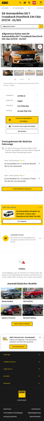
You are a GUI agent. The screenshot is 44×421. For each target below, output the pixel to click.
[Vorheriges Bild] (15, 79)
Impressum (7, 409)
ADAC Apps (7, 354)
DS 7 (29, 8)
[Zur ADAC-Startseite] (5, 2)
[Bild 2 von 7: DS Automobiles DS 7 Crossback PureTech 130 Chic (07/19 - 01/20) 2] (19, 73)
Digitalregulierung (34, 413)
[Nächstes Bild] (29, 79)
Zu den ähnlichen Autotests (22, 189)
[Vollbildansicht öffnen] (40, 47)
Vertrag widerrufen (10, 417)
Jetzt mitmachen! (18, 347)
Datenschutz (36, 409)
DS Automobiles (18, 8)
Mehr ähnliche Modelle (22, 324)
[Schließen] (40, 337)
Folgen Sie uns (8, 369)
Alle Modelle (22, 131)
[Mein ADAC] (24, 2)
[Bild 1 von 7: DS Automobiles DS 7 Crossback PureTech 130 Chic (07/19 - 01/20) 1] (8, 73)
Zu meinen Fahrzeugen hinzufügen (24, 126)
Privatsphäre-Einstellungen (13, 413)
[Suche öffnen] (20, 2)
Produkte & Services (10, 362)
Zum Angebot (22, 221)
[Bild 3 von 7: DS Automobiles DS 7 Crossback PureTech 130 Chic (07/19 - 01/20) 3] (30, 73)
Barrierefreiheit (35, 417)
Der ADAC (6, 376)
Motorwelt (7, 383)
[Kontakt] (29, 2)
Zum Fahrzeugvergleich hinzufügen (24, 119)
